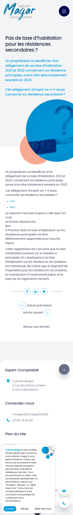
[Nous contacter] (64, 490)
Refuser (25, 509)
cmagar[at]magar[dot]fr (30, 414)
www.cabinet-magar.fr (17, 456)
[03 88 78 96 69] (64, 502)
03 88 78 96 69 (22, 420)
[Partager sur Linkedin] (35, 291)
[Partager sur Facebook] (27, 291)
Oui (12, 201)
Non (12, 207)
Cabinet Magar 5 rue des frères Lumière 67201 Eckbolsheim (29, 385)
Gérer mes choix (43, 509)
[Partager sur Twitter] (44, 291)
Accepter (10, 509)
